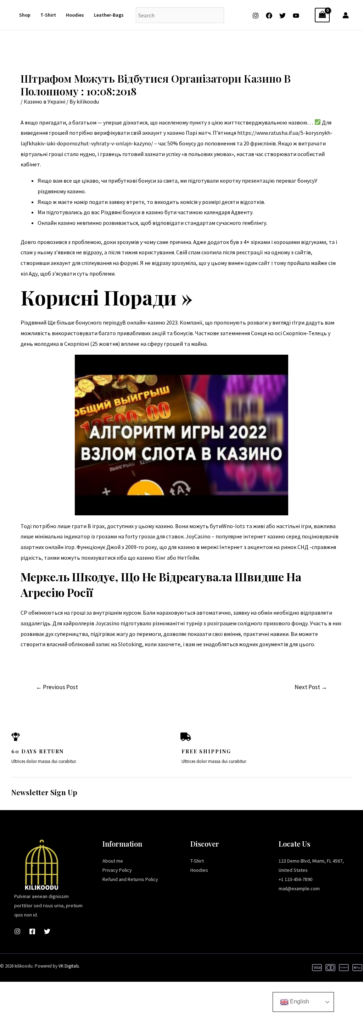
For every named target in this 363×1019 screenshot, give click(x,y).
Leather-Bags (109, 15)
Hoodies (75, 15)
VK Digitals (68, 966)
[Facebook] (269, 15)
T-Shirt (48, 15)
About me (112, 861)
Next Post (311, 687)
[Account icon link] (345, 15)
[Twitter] (282, 15)
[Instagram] (255, 15)
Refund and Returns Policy (130, 879)
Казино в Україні (44, 101)
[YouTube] (296, 15)
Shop (24, 15)
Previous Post (57, 687)
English (299, 1001)
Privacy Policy (117, 870)
